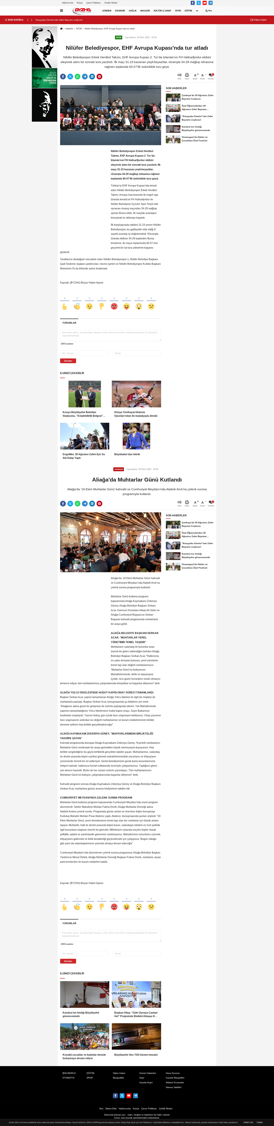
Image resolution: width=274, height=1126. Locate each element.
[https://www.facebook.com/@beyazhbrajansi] (205, 3)
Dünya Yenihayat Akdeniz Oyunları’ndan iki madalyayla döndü (135, 414)
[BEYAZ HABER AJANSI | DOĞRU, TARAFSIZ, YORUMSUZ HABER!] (82, 10)
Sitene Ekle (111, 1108)
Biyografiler (118, 1078)
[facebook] (63, 76)
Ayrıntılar (248, 1122)
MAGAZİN (145, 10)
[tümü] (197, 11)
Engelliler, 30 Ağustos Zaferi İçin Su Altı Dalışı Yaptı (84, 456)
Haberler (69, 28)
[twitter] (70, 76)
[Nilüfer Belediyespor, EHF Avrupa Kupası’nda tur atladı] (110, 115)
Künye (80, 3)
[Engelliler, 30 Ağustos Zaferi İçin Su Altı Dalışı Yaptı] (84, 436)
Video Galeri (260, 19)
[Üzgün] (151, 301)
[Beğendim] (64, 301)
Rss (101, 1108)
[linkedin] (92, 76)
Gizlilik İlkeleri (110, 3)
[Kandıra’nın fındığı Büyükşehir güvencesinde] (84, 994)
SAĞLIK (133, 10)
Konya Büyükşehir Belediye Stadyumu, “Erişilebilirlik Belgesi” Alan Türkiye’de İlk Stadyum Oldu (83, 414)
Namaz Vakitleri (173, 1087)
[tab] (69, 323)
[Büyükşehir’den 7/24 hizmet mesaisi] (136, 1036)
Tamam (259, 1122)
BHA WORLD (69, 1073)
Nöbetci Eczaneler (175, 1082)
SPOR (178, 10)
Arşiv (141, 1078)
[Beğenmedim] (101, 301)
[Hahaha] (126, 301)
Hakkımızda (67, 3)
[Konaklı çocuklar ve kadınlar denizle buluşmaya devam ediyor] (84, 1036)
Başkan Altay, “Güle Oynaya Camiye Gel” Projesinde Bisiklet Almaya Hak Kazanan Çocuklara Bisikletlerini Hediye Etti (136, 1014)
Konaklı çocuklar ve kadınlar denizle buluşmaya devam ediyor (84, 1056)
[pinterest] (99, 76)
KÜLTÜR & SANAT (162, 10)
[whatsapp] (77, 76)
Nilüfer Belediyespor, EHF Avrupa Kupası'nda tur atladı (110, 28)
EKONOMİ (120, 10)
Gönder (68, 361)
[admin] (211, 3)
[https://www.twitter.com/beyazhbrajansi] (199, 3)
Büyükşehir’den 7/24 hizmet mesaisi (136, 1054)
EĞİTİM (188, 10)
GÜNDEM (106, 10)
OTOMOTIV (68, 1078)
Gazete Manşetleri (175, 1078)
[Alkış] (77, 301)
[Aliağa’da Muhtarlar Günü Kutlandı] (110, 542)
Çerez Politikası (93, 3)
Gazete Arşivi (146, 1082)
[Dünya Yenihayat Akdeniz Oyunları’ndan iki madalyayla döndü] (136, 394)
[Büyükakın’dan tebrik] (136, 436)
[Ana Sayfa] (61, 29)
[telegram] (85, 76)
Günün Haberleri (147, 1073)
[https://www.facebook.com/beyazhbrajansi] (193, 3)
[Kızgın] (114, 301)
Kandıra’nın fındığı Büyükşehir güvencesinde (81, 1014)
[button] (31, 19)
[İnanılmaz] (139, 301)
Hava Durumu (173, 1073)
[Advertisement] (84, 196)
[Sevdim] (89, 301)
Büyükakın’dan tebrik (127, 454)
